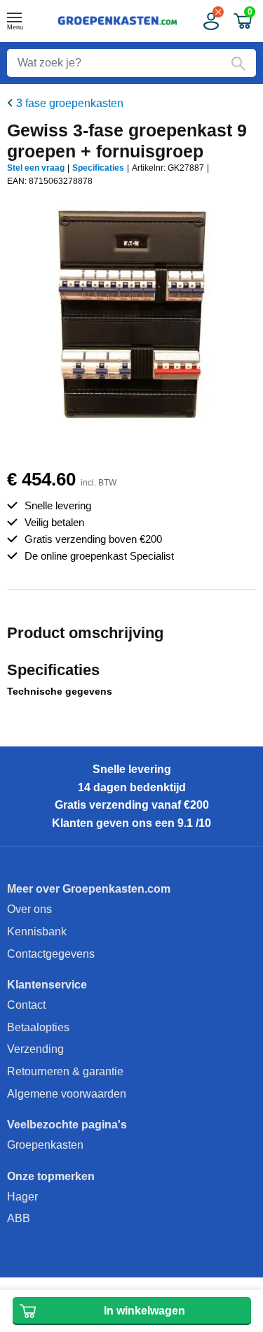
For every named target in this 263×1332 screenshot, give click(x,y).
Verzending (35, 1049)
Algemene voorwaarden (66, 1094)
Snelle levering (132, 769)
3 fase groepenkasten (69, 103)
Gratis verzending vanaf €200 (132, 805)
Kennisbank (37, 931)
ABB (18, 1218)
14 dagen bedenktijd (132, 787)
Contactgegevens (51, 954)
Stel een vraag (36, 168)
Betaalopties (38, 1027)
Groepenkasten (45, 1145)
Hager (22, 1197)
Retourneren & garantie (65, 1071)
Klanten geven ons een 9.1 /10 (131, 823)
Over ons (29, 909)
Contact (26, 1005)
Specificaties (98, 168)
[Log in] (209, 21)
